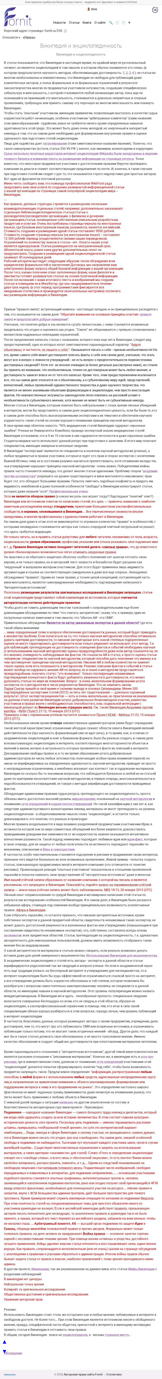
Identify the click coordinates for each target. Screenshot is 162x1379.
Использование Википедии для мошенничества (121, 955)
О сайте (99, 22)
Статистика (114, 1374)
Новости (59, 22)
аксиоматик (13, 935)
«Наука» (29, 37)
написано (66, 1102)
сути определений (34, 804)
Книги (87, 22)
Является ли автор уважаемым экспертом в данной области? (93, 623)
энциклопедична (75, 1335)
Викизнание (40, 1269)
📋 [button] (65, 30)
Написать (10, 1374)
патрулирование (55, 143)
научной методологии (136, 799)
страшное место (117, 1335)
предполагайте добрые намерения (42, 319)
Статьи (74, 22)
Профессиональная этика (68, 491)
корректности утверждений (71, 804)
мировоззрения (83, 799)
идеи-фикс (135, 839)
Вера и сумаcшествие (59, 849)
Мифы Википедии (141, 1269)
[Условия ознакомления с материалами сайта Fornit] (155, 10)
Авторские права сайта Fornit (83, 1374)
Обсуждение (13, 1353)
